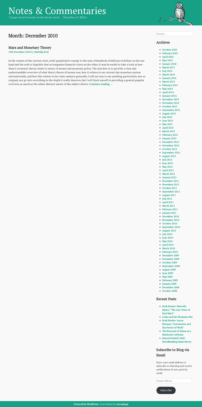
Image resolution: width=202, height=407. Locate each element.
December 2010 (170, 216)
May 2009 (167, 276)
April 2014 (168, 92)
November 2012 (170, 145)
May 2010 (167, 241)
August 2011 (169, 195)
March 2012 (168, 173)
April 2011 (168, 202)
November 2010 (170, 220)
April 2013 (168, 127)
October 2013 (169, 106)
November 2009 (170, 259)
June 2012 (167, 163)
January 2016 (169, 78)
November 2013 (170, 102)
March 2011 (168, 205)
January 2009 (169, 283)
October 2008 (169, 290)
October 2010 (169, 223)
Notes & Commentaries (57, 10)
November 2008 (170, 287)
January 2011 (169, 212)
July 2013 (167, 117)
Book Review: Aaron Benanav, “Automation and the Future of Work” (176, 324)
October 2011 (169, 188)
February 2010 (170, 251)
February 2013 (170, 134)
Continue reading (101, 84)
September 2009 (171, 266)
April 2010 (168, 244)
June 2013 (167, 120)
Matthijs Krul (41, 51)
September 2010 (171, 227)
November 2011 (170, 184)
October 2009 (169, 262)
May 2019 (167, 60)
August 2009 (169, 269)
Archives (163, 42)
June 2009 (167, 273)
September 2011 (171, 191)
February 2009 (170, 280)
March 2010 (168, 248)
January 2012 (169, 177)
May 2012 (167, 166)
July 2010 (167, 234)
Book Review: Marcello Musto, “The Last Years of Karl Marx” (176, 310)
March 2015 (168, 81)
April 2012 (168, 170)
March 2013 (168, 131)
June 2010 (167, 237)
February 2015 (170, 85)
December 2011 (170, 181)
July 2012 (167, 159)
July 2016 (167, 71)
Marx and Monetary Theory (29, 47)
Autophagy (122, 404)
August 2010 (169, 230)
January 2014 (169, 95)
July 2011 (167, 198)
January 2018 (169, 63)
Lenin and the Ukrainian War (177, 316)
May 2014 (167, 88)
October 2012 (169, 149)
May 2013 (167, 124)
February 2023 (170, 53)
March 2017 (168, 67)
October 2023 (169, 49)
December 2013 (170, 99)
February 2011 (170, 209)
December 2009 (170, 255)
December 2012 (170, 141)
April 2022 (168, 56)
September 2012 (171, 152)
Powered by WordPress (86, 404)
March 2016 (168, 74)
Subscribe (166, 390)
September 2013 (171, 110)
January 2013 (169, 138)
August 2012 (169, 156)
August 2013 (169, 113)
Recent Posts (166, 298)
